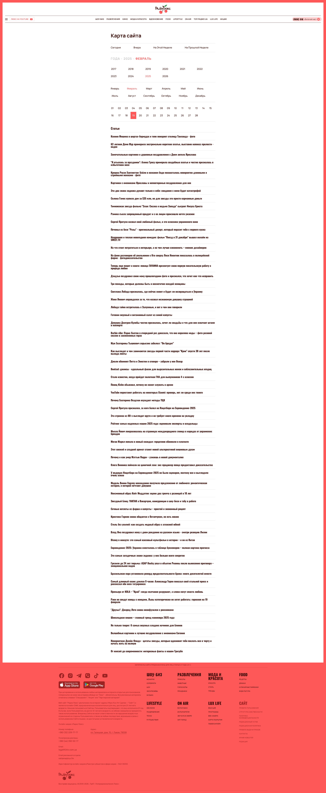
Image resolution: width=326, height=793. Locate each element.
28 (196, 115)
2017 (113, 69)
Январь (115, 88)
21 (147, 115)
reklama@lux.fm (66, 758)
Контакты (243, 734)
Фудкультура (244, 691)
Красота (211, 683)
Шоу (148, 687)
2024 (131, 76)
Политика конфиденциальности (249, 717)
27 (189, 115)
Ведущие (212, 708)
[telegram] (79, 676)
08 (161, 108)
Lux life (214, 19)
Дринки (242, 683)
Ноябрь (183, 95)
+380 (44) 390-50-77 (68, 741)
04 (133, 108)
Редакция (243, 742)
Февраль (143, 59)
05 (140, 108)
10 (175, 108)
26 (182, 115)
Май (183, 88)
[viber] (88, 676)
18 (126, 115)
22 (154, 115)
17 (119, 115)
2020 (165, 69)
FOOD (168, 19)
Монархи (150, 679)
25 (175, 115)
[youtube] (105, 676)
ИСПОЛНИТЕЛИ (183, 712)
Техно (149, 716)
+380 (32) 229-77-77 (68, 732)
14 (203, 108)
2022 (200, 69)
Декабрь (200, 95)
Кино (125, 19)
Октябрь (166, 95)
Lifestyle (177, 19)
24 (168, 115)
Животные (182, 683)
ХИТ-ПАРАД (182, 720)
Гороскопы (182, 687)
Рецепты (243, 679)
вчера (137, 47)
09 (168, 108)
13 (196, 108)
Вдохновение (156, 19)
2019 (148, 69)
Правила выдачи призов (249, 730)
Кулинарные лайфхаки (249, 687)
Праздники (182, 691)
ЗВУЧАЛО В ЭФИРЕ (185, 716)
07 (154, 108)
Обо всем (151, 708)
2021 (182, 69)
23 (161, 115)
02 (119, 108)
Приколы (181, 679)
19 (133, 115)
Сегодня (116, 47)
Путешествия (152, 720)
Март (149, 88)
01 (112, 108)
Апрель (166, 88)
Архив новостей (246, 738)
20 (140, 115)
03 (126, 108)
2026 (165, 76)
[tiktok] (96, 676)
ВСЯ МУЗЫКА (183, 708)
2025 (128, 59)
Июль (115, 95)
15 (210, 108)
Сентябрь (149, 95)
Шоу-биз (99, 19)
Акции (223, 19)
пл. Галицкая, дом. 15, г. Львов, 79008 (109, 732)
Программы (213, 712)
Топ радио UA (201, 19)
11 (182, 108)
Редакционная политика (250, 726)
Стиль (211, 687)
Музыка (150, 695)
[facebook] (62, 676)
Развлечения (113, 19)
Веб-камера (213, 716)
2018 (131, 69)
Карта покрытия (215, 720)
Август (132, 95)
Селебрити (151, 683)
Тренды (211, 691)
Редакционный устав (248, 722)
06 (147, 108)
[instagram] (70, 676)
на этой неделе (162, 47)
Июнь (200, 88)
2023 (114, 76)
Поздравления (153, 712)
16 (112, 115)
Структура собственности (250, 712)
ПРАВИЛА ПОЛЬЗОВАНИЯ (249, 708)
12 (189, 108)
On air (188, 19)
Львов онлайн (214, 724)
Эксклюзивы (152, 691)
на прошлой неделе (196, 47)
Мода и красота (138, 19)
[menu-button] (6, 19)
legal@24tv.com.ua (68, 749)
